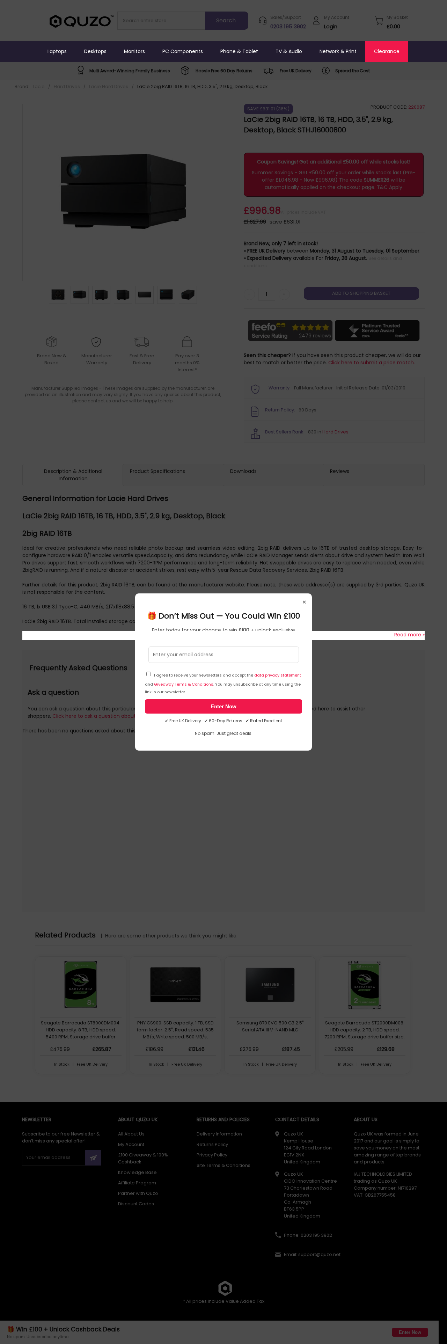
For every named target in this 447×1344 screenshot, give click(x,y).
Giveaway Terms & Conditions (183, 684)
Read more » (409, 634)
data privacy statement (277, 675)
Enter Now (223, 706)
